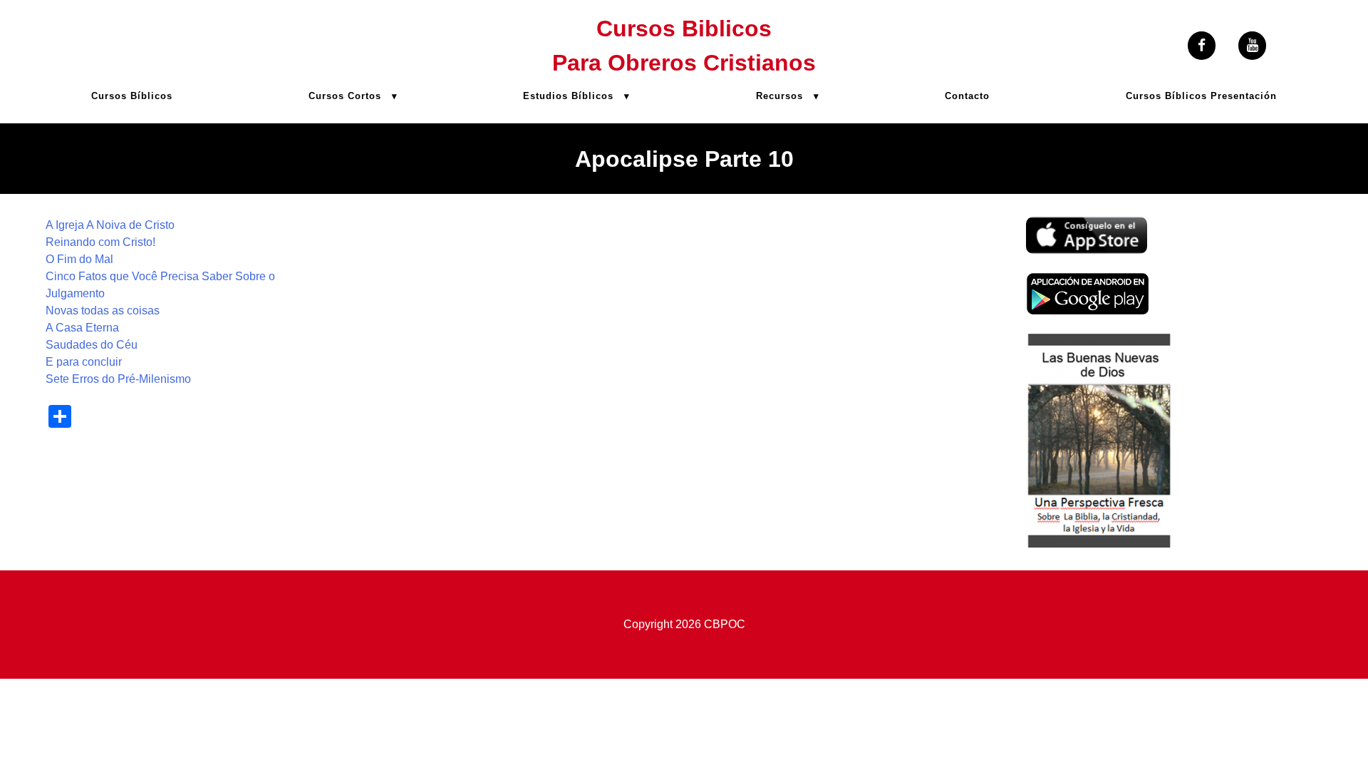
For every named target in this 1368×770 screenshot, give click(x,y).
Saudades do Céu (92, 345)
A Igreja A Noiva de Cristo (110, 225)
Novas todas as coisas (103, 310)
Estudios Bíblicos (568, 96)
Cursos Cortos (345, 96)
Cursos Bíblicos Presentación (1201, 96)
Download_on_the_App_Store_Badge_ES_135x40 (1086, 225)
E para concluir (84, 362)
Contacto (967, 96)
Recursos (779, 96)
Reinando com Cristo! (100, 242)
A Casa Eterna (82, 328)
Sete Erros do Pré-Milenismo (118, 379)
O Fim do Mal (79, 259)
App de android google (1083, 280)
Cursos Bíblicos (131, 96)
